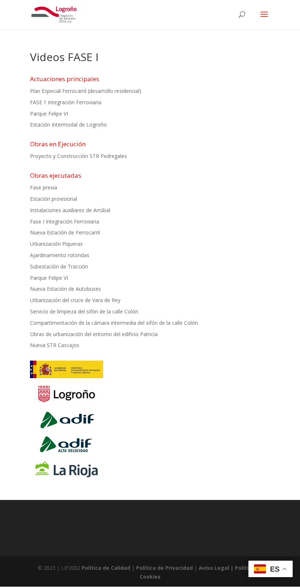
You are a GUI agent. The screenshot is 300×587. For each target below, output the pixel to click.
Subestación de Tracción (59, 266)
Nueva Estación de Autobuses (65, 288)
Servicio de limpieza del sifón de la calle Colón (84, 311)
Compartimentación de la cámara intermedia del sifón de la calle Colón (114, 322)
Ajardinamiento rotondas (59, 255)
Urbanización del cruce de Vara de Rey (75, 300)
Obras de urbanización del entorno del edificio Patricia (94, 334)
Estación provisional (53, 198)
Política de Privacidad (164, 567)
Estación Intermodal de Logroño (68, 124)
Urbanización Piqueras (56, 243)
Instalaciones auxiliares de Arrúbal (70, 210)
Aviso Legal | (217, 567)
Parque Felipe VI (49, 113)
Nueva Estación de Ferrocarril (65, 232)
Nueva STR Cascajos (54, 345)
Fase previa (43, 187)
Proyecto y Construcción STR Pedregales (78, 156)
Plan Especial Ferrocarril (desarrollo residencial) (85, 90)
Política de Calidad (106, 567)
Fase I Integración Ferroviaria (64, 221)
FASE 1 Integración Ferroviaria (65, 102)
